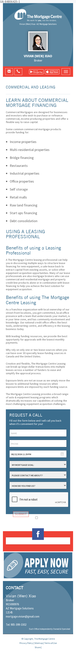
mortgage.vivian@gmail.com (22, 616)
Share (38, 647)
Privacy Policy (26, 643)
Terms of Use (50, 643)
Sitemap (38, 643)
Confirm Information (50, 517)
